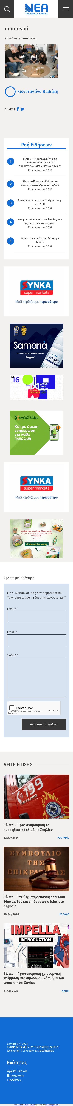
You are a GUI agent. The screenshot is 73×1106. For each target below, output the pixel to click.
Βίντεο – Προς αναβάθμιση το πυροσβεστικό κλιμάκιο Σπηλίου (40, 183)
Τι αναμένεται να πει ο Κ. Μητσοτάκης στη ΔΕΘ (40, 202)
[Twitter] (22, 110)
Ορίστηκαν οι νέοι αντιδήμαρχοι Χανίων (40, 240)
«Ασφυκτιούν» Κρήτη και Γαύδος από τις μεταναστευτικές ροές (40, 221)
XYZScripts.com (52, 1105)
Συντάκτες (14, 1080)
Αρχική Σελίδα (17, 1071)
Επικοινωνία (15, 1075)
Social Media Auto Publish (24, 1105)
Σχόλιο (12, 655)
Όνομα (12, 609)
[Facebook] (18, 110)
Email (12, 632)
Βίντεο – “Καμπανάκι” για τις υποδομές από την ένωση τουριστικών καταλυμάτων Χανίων (40, 162)
